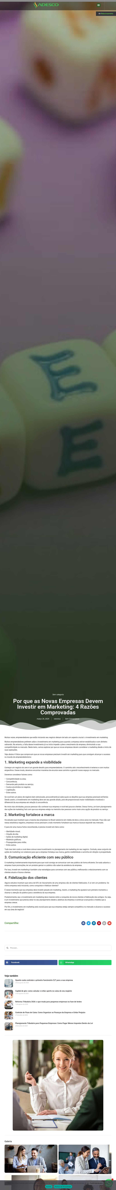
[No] (112, 1185)
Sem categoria (58, 694)
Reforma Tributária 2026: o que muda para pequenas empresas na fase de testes (48, 1002)
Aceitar (48, 1187)
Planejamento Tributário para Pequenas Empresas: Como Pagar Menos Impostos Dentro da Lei (54, 1023)
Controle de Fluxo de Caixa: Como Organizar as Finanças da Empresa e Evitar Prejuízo (50, 1012)
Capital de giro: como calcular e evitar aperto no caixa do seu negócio (43, 991)
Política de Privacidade (63, 1187)
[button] (98, 5)
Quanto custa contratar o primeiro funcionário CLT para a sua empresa (44, 980)
